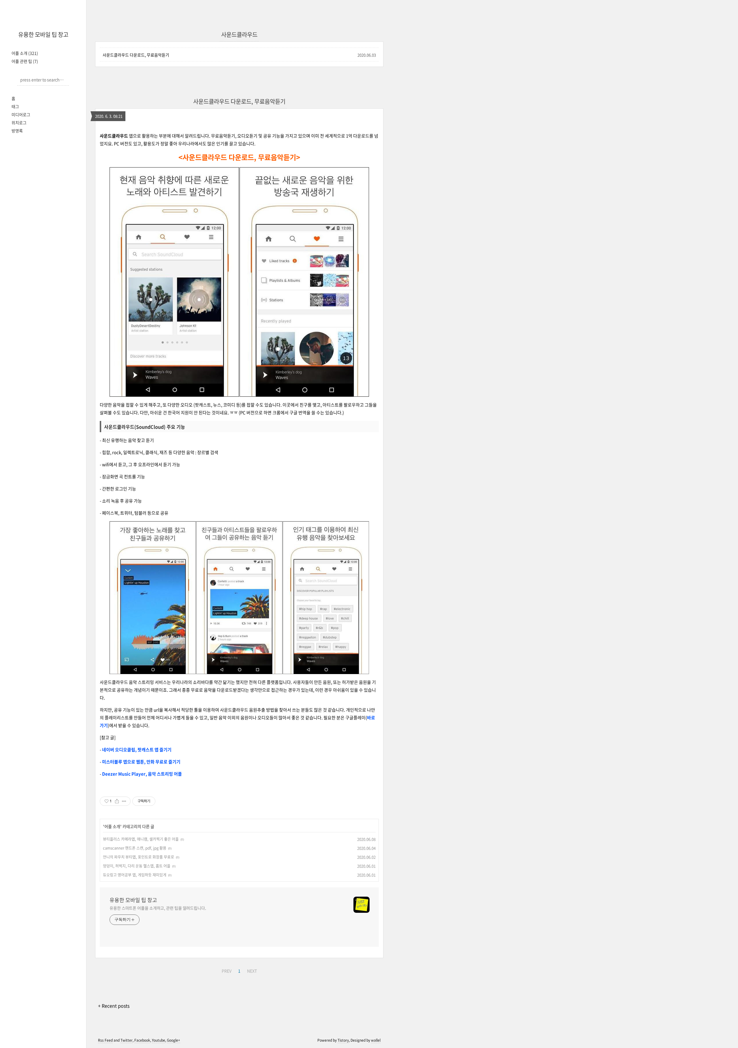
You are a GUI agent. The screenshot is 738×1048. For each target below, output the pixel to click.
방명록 (17, 130)
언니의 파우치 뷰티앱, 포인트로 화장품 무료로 (138, 856)
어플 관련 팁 (25, 61)
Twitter (127, 1040)
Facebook (142, 1040)
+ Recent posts (113, 1005)
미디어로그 (21, 114)
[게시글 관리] (124, 801)
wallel (376, 1040)
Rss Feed (105, 1040)
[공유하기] (117, 801)
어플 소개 (25, 53)
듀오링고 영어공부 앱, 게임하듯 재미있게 (134, 874)
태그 (15, 106)
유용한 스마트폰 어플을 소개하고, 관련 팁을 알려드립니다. (158, 908)
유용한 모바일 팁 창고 (43, 34)
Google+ (173, 1040)
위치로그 (19, 122)
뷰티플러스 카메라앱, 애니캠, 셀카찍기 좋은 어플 (141, 839)
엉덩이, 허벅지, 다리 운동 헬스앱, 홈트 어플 (136, 865)
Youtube (158, 1040)
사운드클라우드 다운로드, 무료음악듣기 (136, 55)
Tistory (343, 1040)
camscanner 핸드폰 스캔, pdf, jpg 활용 (134, 848)
